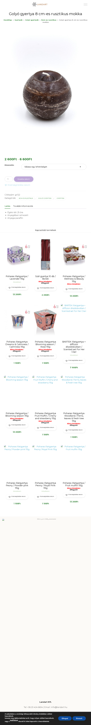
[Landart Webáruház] (41, 4)
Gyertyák (19, 20)
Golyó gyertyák (32, 20)
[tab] (9, 206)
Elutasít (79, 718)
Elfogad (65, 718)
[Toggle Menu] (85, 4)
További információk (23, 206)
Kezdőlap (8, 20)
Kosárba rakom (24, 179)
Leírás (7, 206)
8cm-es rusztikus (48, 20)
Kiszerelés (9, 165)
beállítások (14, 720)
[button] (17, 185)
